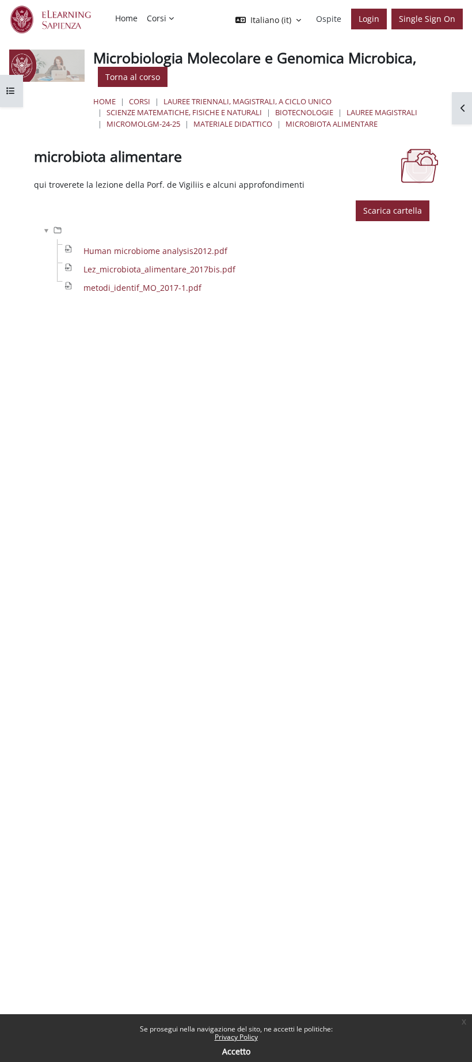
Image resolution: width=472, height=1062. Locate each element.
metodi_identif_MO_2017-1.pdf (142, 287)
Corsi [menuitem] (156, 18)
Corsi (139, 101)
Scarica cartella (392, 210)
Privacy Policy (236, 1037)
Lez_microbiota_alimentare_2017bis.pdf (159, 269)
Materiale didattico (232, 124)
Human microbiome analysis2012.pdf (155, 250)
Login (369, 18)
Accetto (236, 1051)
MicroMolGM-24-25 (143, 124)
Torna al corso (132, 76)
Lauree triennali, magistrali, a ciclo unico (247, 101)
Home (104, 101)
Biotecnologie (304, 112)
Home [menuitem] (126, 18)
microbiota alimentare (332, 124)
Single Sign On (427, 18)
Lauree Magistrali (382, 112)
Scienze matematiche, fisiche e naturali (184, 112)
